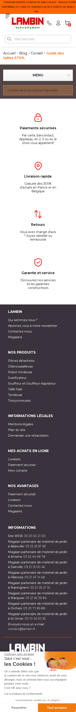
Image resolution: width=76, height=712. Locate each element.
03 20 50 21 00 (35, 536)
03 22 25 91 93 (35, 546)
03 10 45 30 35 (35, 618)
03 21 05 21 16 (40, 588)
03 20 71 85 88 (34, 608)
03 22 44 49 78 (34, 557)
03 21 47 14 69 (34, 577)
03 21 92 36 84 (36, 598)
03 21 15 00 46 (34, 567)
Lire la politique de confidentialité (23, 693)
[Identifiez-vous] (58, 23)
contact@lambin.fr (21, 629)
